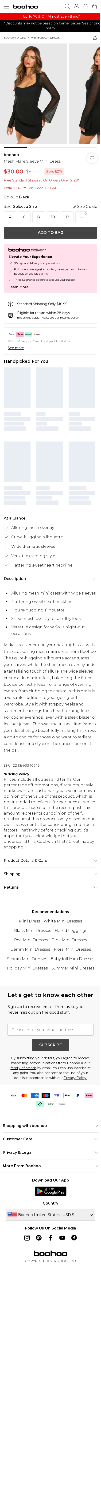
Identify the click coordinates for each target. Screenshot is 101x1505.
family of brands (22, 1076)
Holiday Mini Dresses (25, 967)
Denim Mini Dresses (28, 949)
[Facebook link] (49, 1246)
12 (67, 213)
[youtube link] (60, 1246)
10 (53, 213)
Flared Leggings (69, 930)
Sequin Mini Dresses (25, 958)
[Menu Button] (6, 6)
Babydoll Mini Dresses (70, 958)
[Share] (91, 37)
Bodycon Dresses (15, 37)
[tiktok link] (72, 1246)
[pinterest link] (37, 1246)
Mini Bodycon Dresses (45, 37)
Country (49, 1211)
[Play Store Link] (49, 1199)
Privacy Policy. (73, 1086)
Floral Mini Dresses (70, 949)
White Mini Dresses (61, 920)
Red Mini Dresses (29, 939)
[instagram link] (25, 1246)
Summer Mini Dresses (71, 967)
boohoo (11, 151)
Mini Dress (27, 920)
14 (82, 213)
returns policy (69, 314)
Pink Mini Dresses (67, 939)
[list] (48, 16)
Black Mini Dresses (30, 930)
